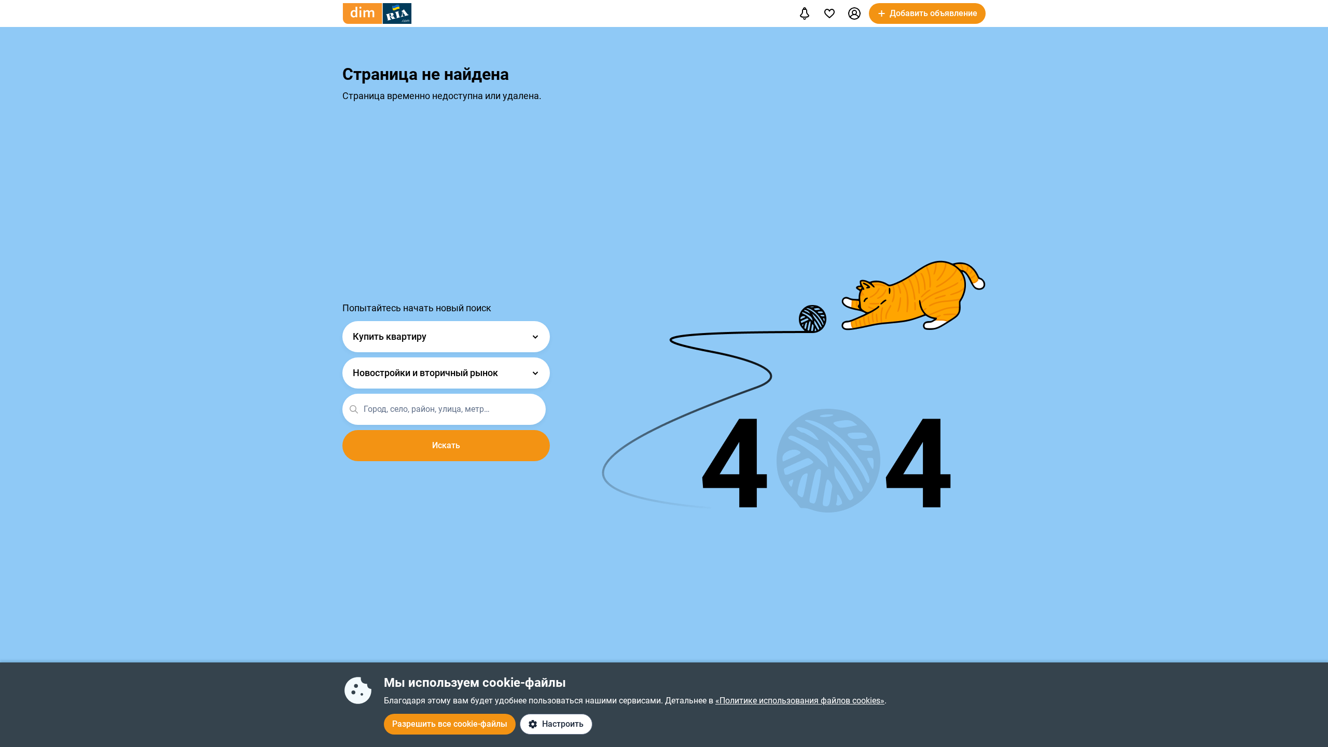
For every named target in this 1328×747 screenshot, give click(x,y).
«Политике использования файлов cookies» (799, 701)
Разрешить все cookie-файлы (449, 724)
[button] (854, 13)
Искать (446, 445)
